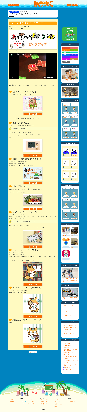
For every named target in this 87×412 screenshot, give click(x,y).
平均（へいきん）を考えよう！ (70, 352)
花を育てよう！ (67, 347)
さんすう (66, 50)
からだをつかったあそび (69, 367)
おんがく (66, 52)
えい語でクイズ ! (67, 354)
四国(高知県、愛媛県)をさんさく (71, 327)
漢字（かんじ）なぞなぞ (69, 305)
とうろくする (75, 4)
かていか (66, 54)
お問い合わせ (57, 401)
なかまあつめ (65, 105)
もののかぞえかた (74, 129)
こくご (66, 47)
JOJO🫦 (66, 155)
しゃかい (74, 47)
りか (74, 50)
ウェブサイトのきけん (68, 369)
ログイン (69, 4)
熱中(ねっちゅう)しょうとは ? (70, 325)
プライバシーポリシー (59, 404)
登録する (12, 401)
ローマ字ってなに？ (13, 120)
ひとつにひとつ (66, 129)
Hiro (63, 247)
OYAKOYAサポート (66, 235)
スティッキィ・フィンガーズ (74, 155)
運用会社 (56, 406)
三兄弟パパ (73, 247)
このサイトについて (72, 399)
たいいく (74, 54)
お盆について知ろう (68, 329)
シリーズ (66, 61)
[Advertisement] (70, 17)
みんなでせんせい (72, 401)
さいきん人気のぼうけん (45, 401)
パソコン (74, 57)
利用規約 (56, 403)
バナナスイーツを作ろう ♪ (69, 358)
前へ (31, 352)
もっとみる (75, 317)
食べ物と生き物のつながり (69, 333)
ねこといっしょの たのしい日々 (74, 170)
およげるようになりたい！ (66, 117)
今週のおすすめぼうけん (45, 399)
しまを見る (66, 112)
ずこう (74, 52)
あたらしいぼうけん (44, 403)
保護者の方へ (11, 4)
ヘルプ (16, 4)
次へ (35, 352)
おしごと (74, 59)
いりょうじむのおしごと (69, 345)
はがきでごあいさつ (68, 343)
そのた (66, 59)
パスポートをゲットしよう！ (74, 105)
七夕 (65, 331)
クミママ (72, 235)
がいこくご (66, 57)
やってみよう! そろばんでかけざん (66, 170)
